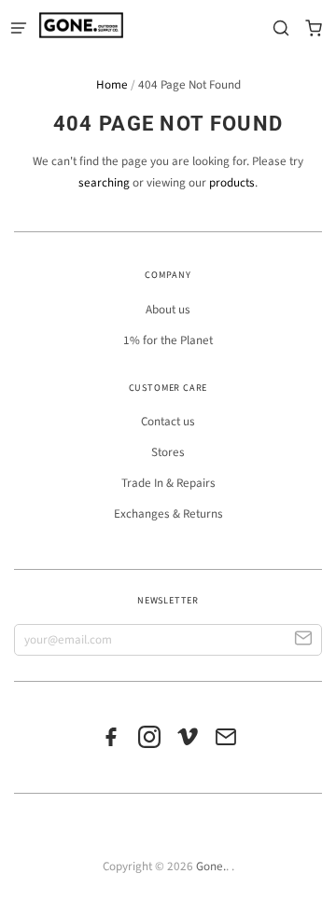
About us (168, 309)
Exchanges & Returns (168, 514)
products (232, 182)
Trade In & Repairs (168, 483)
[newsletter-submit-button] (303, 640)
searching (104, 182)
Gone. (211, 866)
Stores (168, 452)
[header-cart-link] (313, 28)
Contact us (168, 421)
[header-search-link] (280, 28)
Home (112, 84)
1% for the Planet (168, 340)
